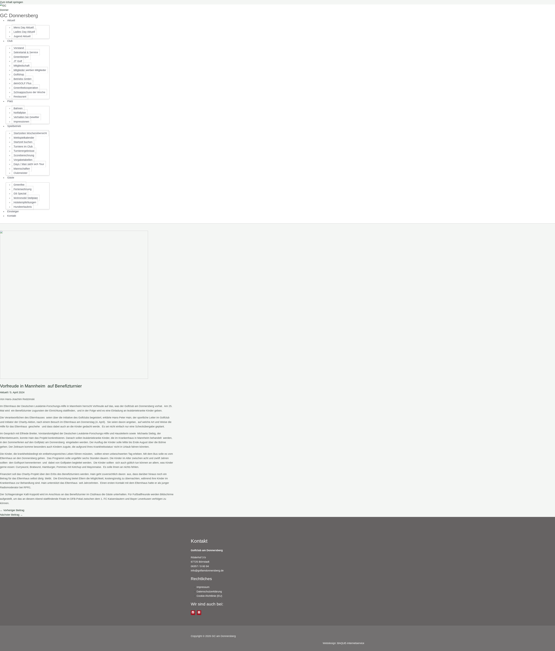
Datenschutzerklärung (209, 591)
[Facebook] (193, 612)
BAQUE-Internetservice (350, 643)
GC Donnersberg (19, 15)
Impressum (203, 587)
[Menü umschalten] (24, 21)
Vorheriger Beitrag (12, 510)
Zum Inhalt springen (11, 2)
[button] (16, 20)
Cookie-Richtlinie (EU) (209, 595)
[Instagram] (199, 612)
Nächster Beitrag (11, 514)
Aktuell (4, 392)
